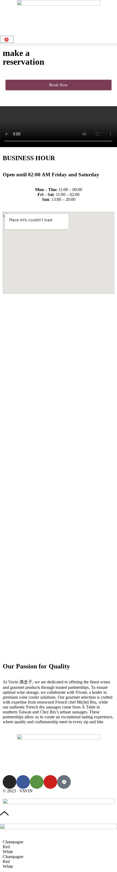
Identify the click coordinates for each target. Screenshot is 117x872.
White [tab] (8, 851)
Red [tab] (6, 846)
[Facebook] (23, 782)
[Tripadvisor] (37, 782)
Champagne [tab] (13, 842)
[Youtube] (50, 782)
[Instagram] (9, 782)
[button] (58, 44)
